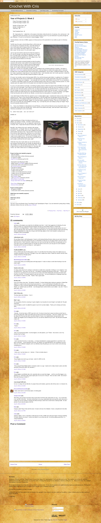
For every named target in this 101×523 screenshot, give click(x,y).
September (81, 129)
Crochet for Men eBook (81, 181)
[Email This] (26, 214)
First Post (59, 210)
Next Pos (66, 210)
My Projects (17, 216)
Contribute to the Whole (81, 170)
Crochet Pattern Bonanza (81, 49)
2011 (77, 202)
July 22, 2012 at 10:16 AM (20, 234)
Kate (15, 406)
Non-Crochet (78, 95)
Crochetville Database (80, 52)
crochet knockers (16, 166)
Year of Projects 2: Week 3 (82, 136)
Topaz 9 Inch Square (18, 70)
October (80, 127)
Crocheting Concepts (58, 10)
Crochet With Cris (24, 6)
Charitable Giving (79, 77)
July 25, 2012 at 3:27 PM (19, 410)
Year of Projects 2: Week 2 (82, 157)
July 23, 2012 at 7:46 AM (19, 347)
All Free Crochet (79, 44)
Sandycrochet (17, 395)
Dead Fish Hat (14, 159)
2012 (77, 123)
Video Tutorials (78, 108)
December (80, 124)
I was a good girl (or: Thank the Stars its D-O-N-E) (82, 149)
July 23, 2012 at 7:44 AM (19, 320)
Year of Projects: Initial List (81, 177)
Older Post (67, 464)
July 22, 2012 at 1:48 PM (19, 265)
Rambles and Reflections (81, 103)
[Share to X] (29, 214)
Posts (78, 19)
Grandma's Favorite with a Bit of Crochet (81, 185)
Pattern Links (78, 100)
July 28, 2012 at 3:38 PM (19, 420)
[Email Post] (23, 214)
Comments (79, 21)
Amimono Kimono (15, 184)
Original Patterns (79, 97)
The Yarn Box (78, 58)
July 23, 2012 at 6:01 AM (19, 308)
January (80, 199)
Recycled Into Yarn (79, 57)
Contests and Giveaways (81, 79)
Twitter (76, 31)
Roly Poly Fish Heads (81, 139)
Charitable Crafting (31, 10)
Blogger (65, 519)
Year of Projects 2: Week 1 (82, 174)
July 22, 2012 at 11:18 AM (20, 256)
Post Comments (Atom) (43, 469)
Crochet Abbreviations (17, 10)
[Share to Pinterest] (32, 214)
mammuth (55, 519)
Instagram (77, 29)
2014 (77, 118)
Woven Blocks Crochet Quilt (17, 179)
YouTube (77, 32)
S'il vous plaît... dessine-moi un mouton (81, 161)
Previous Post (52, 210)
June (79, 189)
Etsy (76, 37)
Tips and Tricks (78, 105)
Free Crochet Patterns (80, 54)
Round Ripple (21, 163)
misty (15, 413)
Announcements (79, 74)
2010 (77, 204)
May (79, 191)
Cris (15, 311)
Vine (76, 36)
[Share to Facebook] (30, 214)
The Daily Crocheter (80, 53)
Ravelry (77, 33)
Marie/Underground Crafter (20, 259)
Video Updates (78, 110)
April (79, 193)
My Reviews (78, 92)
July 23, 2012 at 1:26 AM (19, 290)
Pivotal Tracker (78, 35)
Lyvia (15, 223)
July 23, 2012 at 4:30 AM (19, 297)
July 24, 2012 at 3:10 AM (19, 385)
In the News (78, 84)
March (79, 195)
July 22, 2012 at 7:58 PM (19, 277)
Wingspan (15, 176)
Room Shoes (14, 183)
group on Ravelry (32, 205)
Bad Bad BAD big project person (81, 154)
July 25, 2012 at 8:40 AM (19, 404)
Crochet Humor (78, 82)
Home (40, 464)
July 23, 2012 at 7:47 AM (19, 369)
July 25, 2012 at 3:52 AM (19, 392)
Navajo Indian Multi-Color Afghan (18, 180)
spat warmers (17, 177)
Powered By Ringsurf (29, 506)
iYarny (76, 87)
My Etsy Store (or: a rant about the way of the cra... (82, 166)
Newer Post (13, 464)
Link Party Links (44, 10)
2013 (77, 120)
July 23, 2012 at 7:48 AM (19, 379)
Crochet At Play (78, 48)
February (80, 197)
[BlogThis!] (27, 214)
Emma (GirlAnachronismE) (20, 388)
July (79, 133)
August (80, 131)
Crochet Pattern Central (81, 51)
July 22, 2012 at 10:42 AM (20, 246)
